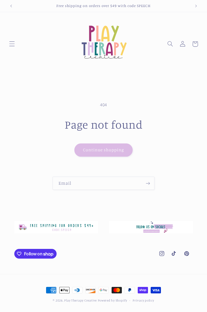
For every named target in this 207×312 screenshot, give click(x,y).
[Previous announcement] (11, 6)
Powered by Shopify (112, 300)
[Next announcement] (196, 6)
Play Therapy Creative (80, 300)
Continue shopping (103, 149)
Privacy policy (143, 300)
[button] (12, 44)
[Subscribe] (148, 183)
